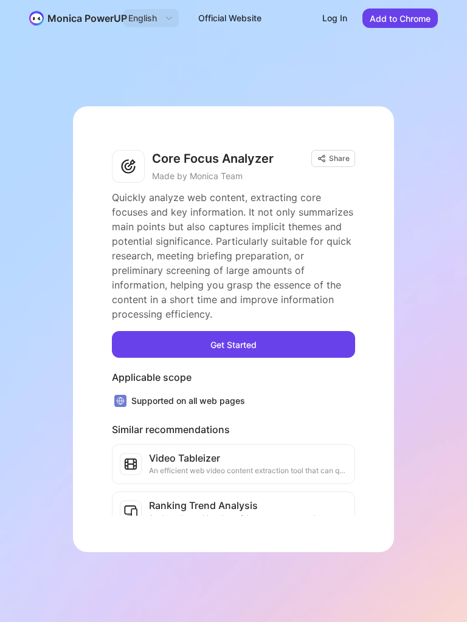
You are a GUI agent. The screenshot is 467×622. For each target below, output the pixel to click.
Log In (334, 18)
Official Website (229, 18)
